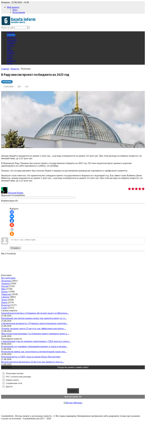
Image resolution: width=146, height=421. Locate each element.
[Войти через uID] (12, 212)
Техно (4, 299)
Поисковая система (14, 373)
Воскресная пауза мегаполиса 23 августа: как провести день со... (32, 362)
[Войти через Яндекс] (12, 225)
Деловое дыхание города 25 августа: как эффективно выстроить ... (33, 328)
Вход (15, 10)
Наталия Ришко (15, 192)
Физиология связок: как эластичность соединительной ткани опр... (34, 351)
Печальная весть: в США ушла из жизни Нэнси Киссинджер (30, 356)
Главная (5, 69)
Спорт (4, 308)
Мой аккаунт (13, 7)
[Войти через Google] (12, 229)
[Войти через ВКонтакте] (12, 216)
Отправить (15, 248)
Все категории (8, 278)
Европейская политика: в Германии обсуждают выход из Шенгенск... (35, 313)
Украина (5, 283)
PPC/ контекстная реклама (18, 376)
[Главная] (19, 25)
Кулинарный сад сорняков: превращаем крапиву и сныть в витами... (34, 346)
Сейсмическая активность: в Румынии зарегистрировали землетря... (34, 323)
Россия (4, 286)
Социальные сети (14, 383)
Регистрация (19, 12)
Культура (5, 305)
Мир (3, 289)
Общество (6, 294)
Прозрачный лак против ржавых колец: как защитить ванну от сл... (34, 318)
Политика (7, 82)
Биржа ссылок (12, 380)
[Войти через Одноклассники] (12, 234)
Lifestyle (5, 297)
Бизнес (4, 291)
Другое (9, 386)
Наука (4, 302)
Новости (15, 69)
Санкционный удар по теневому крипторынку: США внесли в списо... (35, 341)
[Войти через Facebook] (12, 221)
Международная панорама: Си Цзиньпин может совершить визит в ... (35, 333)
